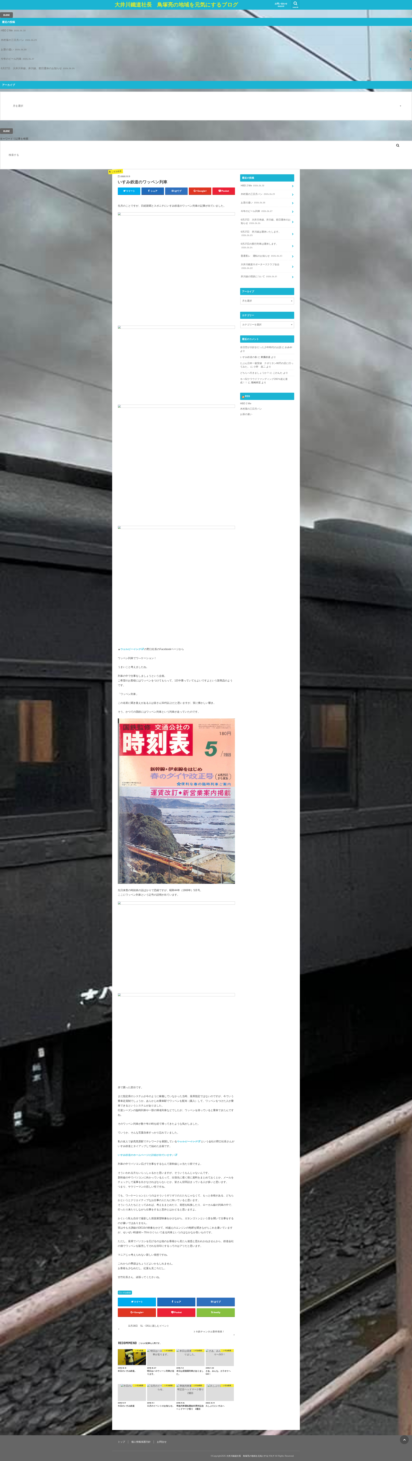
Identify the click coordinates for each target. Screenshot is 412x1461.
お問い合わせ (281, 4)
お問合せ (162, 1442)
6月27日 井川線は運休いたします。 (261, 233)
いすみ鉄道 (126, 1293)
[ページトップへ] (404, 1439)
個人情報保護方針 (141, 1442)
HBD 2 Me (13, 30)
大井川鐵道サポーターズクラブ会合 (260, 266)
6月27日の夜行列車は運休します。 (259, 246)
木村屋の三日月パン (19, 39)
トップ (121, 1442)
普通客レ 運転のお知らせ (261, 256)
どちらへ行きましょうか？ (254, 373)
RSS (247, 396)
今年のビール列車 (17, 58)
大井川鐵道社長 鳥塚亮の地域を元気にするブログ (176, 5)
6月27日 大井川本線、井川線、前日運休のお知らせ (38, 68)
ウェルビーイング (130, 649)
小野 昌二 (259, 366)
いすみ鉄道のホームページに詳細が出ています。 (146, 1154)
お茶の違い (14, 49)
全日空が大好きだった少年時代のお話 (260, 347)
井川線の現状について (259, 276)
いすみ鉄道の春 (248, 357)
